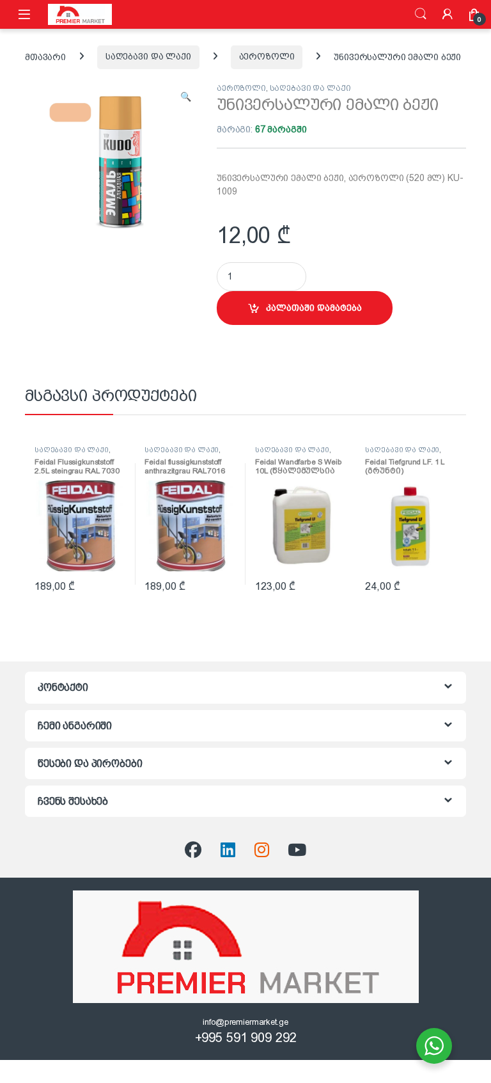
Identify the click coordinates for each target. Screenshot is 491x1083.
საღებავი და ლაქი (148, 56)
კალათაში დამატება (314, 308)
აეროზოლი (267, 56)
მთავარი (45, 56)
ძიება (421, 14)
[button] (185, 97)
